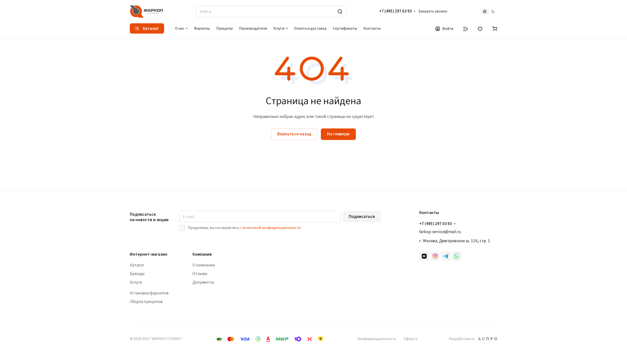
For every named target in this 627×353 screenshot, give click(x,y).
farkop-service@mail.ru (440, 232)
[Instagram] (435, 256)
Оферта (410, 338)
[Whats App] (456, 256)
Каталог (137, 265)
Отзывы (200, 274)
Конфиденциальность (376, 338)
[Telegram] (446, 256)
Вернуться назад (294, 134)
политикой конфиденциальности (271, 227)
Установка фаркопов (149, 293)
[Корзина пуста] (494, 28)
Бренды (137, 274)
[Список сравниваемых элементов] (465, 28)
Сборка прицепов (146, 302)
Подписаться (362, 217)
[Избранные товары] (480, 28)
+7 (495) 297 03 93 (395, 11)
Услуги (136, 282)
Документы (203, 282)
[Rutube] (424, 256)
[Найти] (340, 11)
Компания (202, 254)
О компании (204, 265)
